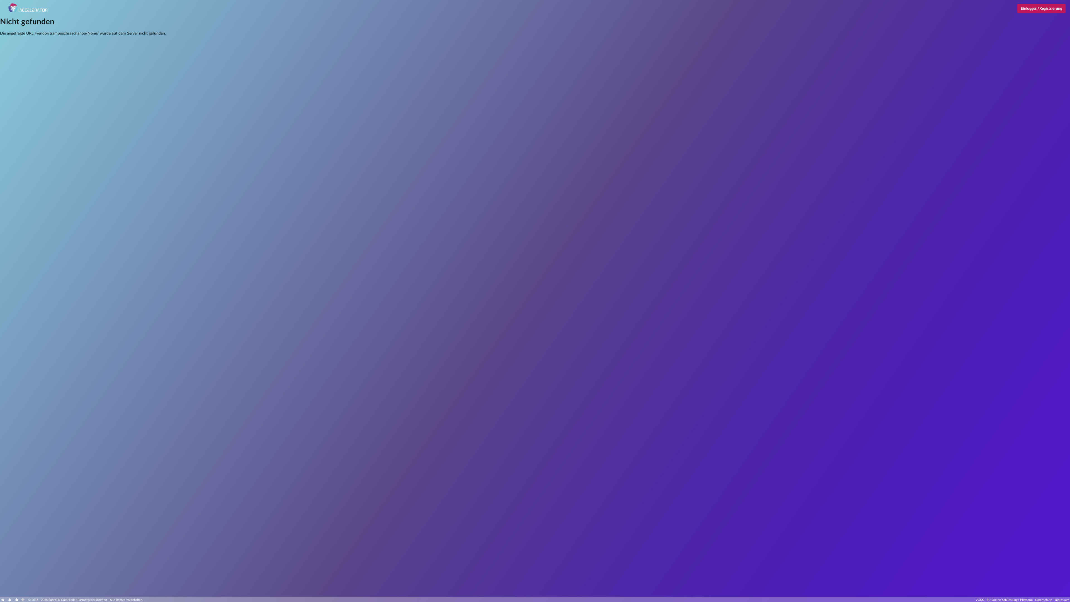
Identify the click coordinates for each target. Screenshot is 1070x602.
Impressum (1061, 599)
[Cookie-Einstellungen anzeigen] (17, 599)
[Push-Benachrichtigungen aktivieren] (10, 600)
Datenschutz (1043, 599)
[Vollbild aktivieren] (23, 600)
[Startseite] (3, 599)
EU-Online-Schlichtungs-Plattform (1010, 599)
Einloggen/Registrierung (1041, 9)
